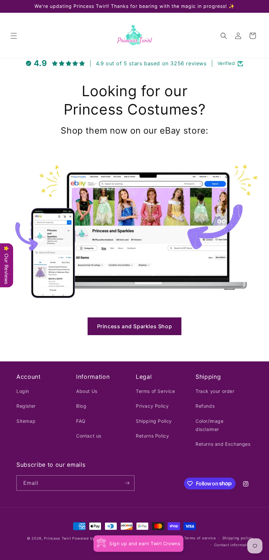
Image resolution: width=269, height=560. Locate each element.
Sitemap (25, 421)
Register (26, 406)
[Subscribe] (127, 483)
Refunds (205, 406)
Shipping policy (237, 538)
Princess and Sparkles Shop (134, 326)
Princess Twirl (57, 538)
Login (22, 391)
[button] (14, 36)
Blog (81, 406)
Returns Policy (152, 436)
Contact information (233, 545)
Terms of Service (155, 391)
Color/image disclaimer (210, 425)
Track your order (215, 391)
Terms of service (200, 538)
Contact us (88, 436)
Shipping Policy (154, 421)
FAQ (81, 421)
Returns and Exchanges (223, 444)
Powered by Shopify (91, 538)
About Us (86, 391)
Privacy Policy (152, 406)
